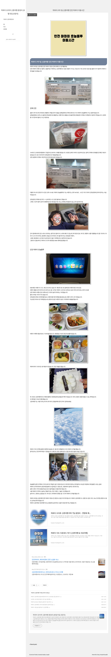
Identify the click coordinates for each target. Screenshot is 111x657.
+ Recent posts (33, 644)
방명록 (5, 29)
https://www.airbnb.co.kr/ (37, 557)
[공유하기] (36, 585)
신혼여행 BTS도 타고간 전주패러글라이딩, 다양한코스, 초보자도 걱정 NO (52, 574)
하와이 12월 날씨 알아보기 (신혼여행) (39, 607)
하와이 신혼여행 (8, 19)
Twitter (36, 654)
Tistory (98, 654)
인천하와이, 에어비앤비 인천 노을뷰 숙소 (45, 559)
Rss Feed (31, 654)
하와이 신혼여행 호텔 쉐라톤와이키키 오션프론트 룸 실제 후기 (45, 596)
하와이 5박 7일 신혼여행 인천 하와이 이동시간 (68, 10)
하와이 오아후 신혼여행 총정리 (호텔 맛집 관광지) (49, 615)
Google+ (48, 654)
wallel (106, 654)
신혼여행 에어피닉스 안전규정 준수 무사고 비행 (47, 572)
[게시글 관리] (39, 585)
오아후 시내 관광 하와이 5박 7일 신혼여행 (40, 599)
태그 (4, 26)
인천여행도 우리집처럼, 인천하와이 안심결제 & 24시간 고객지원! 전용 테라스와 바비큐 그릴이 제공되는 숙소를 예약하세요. (63, 563)
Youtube (44, 654)
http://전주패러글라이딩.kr (38, 569)
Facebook (40, 654)
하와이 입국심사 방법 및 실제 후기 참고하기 (41, 602)
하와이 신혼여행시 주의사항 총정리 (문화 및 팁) (42, 604)
